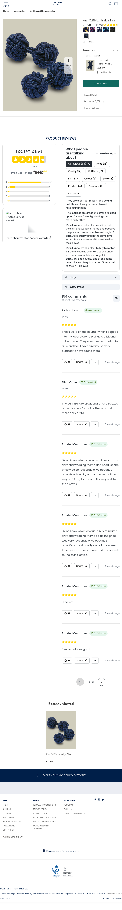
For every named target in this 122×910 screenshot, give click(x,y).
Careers (71, 809)
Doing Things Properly (75, 813)
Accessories (19, 11)
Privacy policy (40, 809)
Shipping (7, 809)
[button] (105, 62)
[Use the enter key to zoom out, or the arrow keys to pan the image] (68, 70)
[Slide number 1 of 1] (40, 65)
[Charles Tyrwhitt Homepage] (58, 3)
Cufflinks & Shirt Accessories (42, 11)
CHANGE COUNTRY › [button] (112, 898)
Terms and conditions (44, 805)
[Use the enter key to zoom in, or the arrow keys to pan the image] (68, 60)
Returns (7, 813)
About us (68, 805)
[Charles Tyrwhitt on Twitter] (103, 799)
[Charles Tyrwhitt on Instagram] (99, 799)
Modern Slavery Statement (41, 827)
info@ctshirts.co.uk (114, 893)
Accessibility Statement (44, 817)
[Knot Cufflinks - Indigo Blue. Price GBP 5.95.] (61, 730)
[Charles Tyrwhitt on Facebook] (95, 799)
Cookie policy (40, 813)
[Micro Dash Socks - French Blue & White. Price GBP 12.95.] (90, 65)
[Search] (110, 4)
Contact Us (8, 830)
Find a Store (9, 825)
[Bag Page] (116, 4)
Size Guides (8, 817)
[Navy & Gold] (86, 29)
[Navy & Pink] (92, 29)
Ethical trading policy (44, 821)
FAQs (5, 805)
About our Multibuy (12, 821)
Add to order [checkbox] (106, 72)
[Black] (112, 29)
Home (6, 11)
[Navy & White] (99, 29)
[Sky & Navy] (106, 29)
